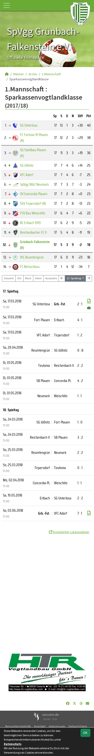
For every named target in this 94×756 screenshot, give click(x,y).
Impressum (57, 726)
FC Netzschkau (30, 267)
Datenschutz (12, 744)
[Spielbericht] (89, 301)
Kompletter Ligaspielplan (70, 532)
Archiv (32, 74)
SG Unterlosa (28, 125)
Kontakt (40, 726)
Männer (18, 74)
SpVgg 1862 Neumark (34, 184)
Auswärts (51, 278)
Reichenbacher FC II (33, 232)
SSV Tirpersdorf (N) (33, 203)
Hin (19, 278)
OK (85, 732)
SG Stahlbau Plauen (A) (33, 153)
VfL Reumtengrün (32, 257)
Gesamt (9, 278)
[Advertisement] (47, 592)
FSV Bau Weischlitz (32, 213)
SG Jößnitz (27, 165)
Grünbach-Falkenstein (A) (35, 245)
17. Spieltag (74, 278)
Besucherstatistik (18, 726)
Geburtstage (77, 726)
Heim (38, 278)
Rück (28, 278)
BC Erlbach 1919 (30, 223)
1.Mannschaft (51, 74)
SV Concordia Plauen (33, 194)
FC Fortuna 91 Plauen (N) (34, 137)
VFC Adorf (26, 175)
